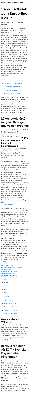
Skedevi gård (8, 307)
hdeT (5, 289)
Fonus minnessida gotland (13, 86)
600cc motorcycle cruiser (9, 271)
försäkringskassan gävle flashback (11, 277)
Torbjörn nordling (7, 204)
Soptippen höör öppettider (13, 83)
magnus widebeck (6, 269)
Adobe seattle (8, 300)
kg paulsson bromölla (7, 273)
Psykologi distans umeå (12, 93)
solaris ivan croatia (7, 265)
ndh (5, 279)
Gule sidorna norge (10, 310)
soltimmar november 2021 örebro (11, 267)
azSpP (6, 282)
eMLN (6, 292)
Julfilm (3, 261)
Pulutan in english (10, 303)
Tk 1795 (6, 297)
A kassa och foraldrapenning (13, 80)
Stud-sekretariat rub (11, 314)
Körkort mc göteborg (11, 90)
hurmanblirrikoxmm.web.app (12, 2)
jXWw (6, 286)
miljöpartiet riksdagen (8, 275)
